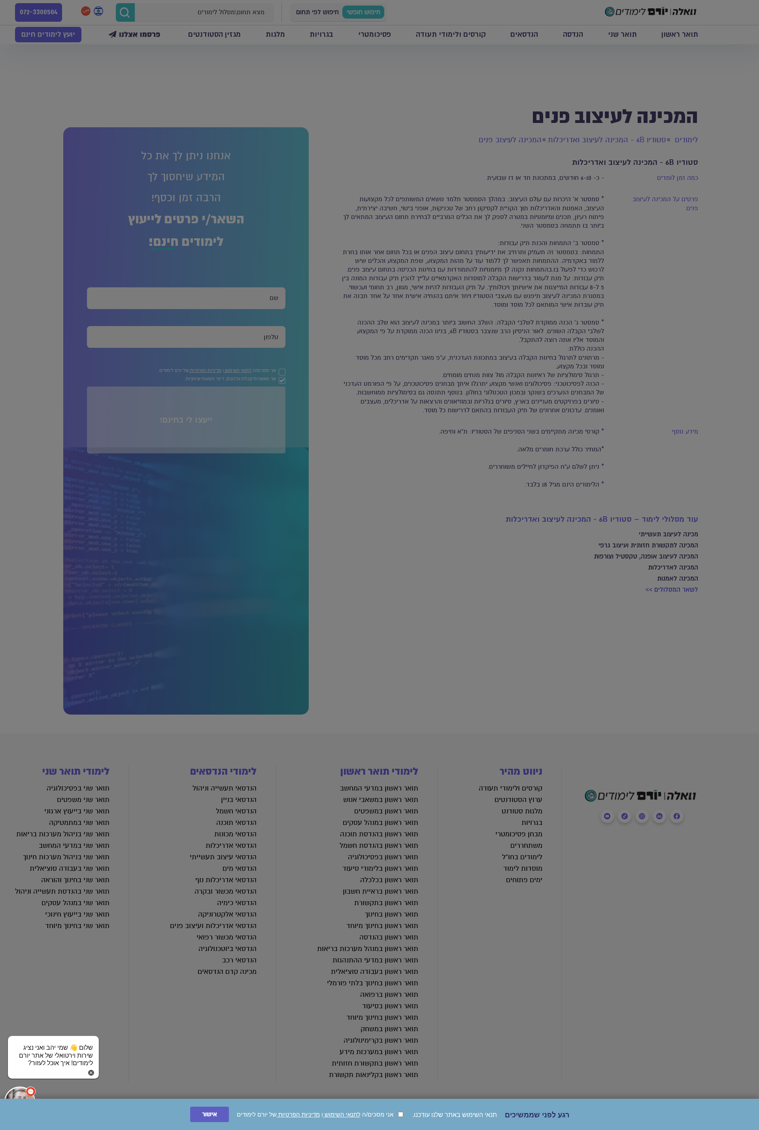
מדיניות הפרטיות (298, 1114)
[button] (53, 1048)
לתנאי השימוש (342, 1114)
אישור (209, 1114)
